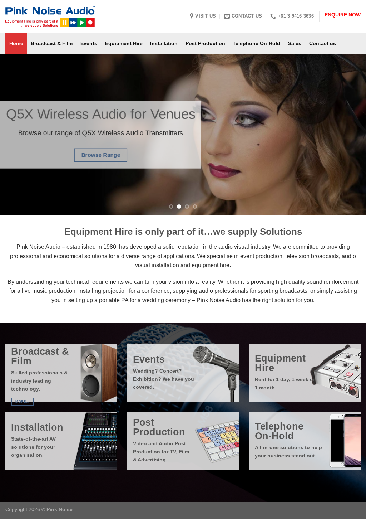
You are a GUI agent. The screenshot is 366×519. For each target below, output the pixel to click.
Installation (164, 43)
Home (16, 43)
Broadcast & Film (52, 43)
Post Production (205, 43)
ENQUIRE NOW (343, 15)
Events (88, 43)
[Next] (349, 134)
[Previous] (16, 134)
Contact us (322, 43)
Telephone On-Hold (256, 43)
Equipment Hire (124, 43)
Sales (294, 43)
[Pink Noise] (69, 16)
